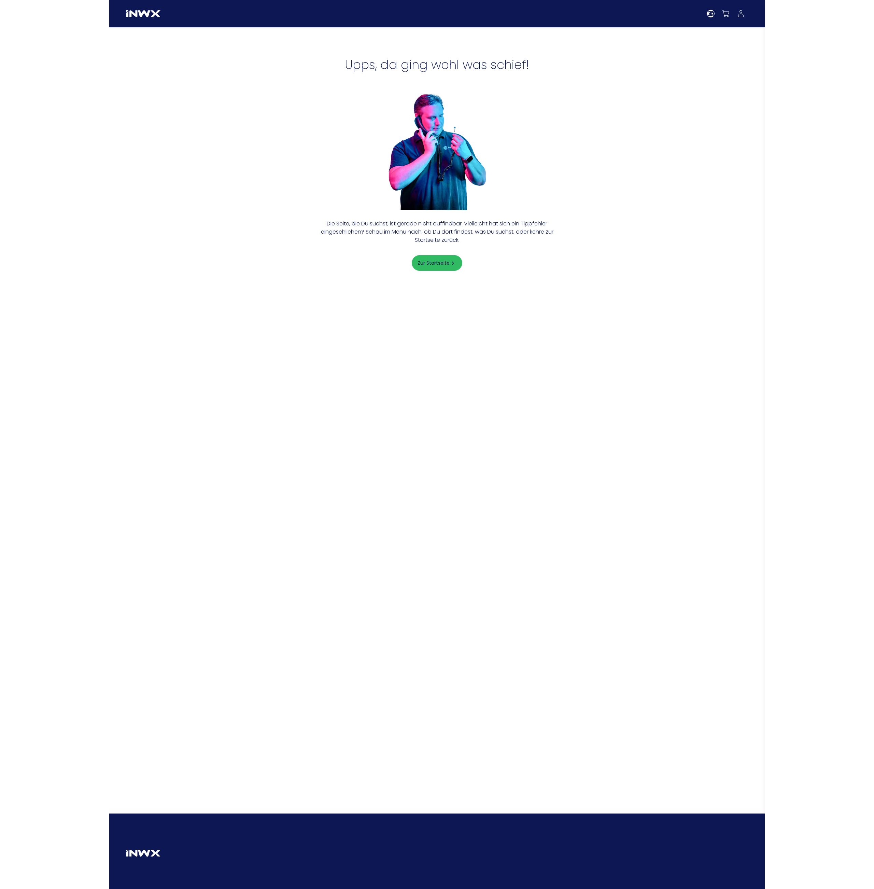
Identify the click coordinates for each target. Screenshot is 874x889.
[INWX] (143, 14)
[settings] (711, 13)
